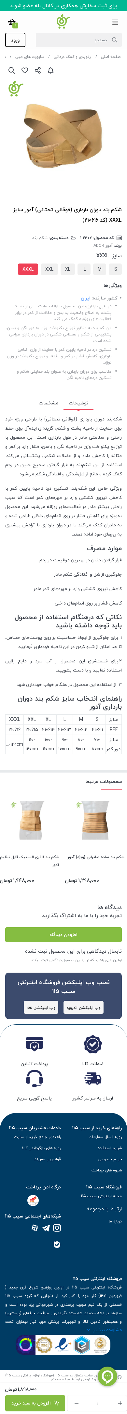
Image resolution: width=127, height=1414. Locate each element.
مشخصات (48, 403)
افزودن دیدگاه (63, 934)
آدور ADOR (103, 245)
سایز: (116, 256)
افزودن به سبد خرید (32, 1403)
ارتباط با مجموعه (104, 1208)
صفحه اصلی (110, 56)
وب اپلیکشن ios (41, 1007)
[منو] (115, 21)
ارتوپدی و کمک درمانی (73, 56)
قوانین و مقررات (47, 1159)
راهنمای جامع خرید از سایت (37, 1136)
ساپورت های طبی (29, 56)
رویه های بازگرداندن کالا (41, 1148)
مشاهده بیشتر (107, 1330)
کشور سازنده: (104, 298)
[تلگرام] (46, 1228)
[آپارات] (35, 1228)
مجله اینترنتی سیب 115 (101, 1196)
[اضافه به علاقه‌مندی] (24, 70)
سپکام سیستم (61, 1379)
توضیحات (78, 403)
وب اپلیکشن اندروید (83, 1007)
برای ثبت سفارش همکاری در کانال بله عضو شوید (63, 5)
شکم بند (40, 237)
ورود (15, 40)
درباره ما (115, 1221)
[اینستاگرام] (57, 1228)
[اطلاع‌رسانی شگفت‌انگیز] (50, 70)
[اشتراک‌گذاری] (37, 70)
